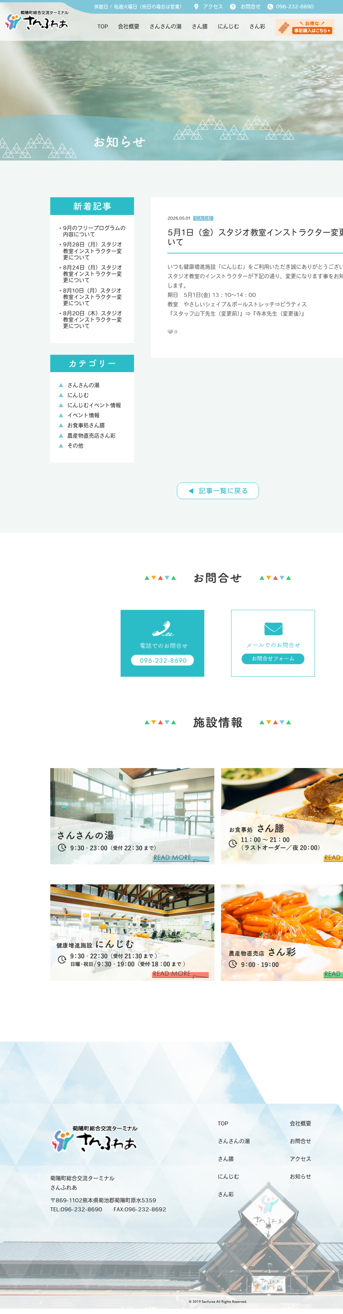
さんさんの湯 (165, 27)
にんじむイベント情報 (94, 406)
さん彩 (257, 27)
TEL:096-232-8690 (76, 1210)
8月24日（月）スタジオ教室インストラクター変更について (92, 274)
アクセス (213, 7)
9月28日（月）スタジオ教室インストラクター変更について (92, 251)
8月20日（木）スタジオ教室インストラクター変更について (92, 320)
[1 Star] (170, 331)
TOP (102, 27)
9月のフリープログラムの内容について (94, 232)
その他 (75, 446)
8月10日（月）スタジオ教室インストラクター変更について (92, 298)
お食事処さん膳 (86, 426)
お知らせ (300, 1177)
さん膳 (200, 27)
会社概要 (128, 27)
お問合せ (251, 7)
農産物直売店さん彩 (91, 436)
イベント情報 (83, 416)
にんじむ (228, 27)
